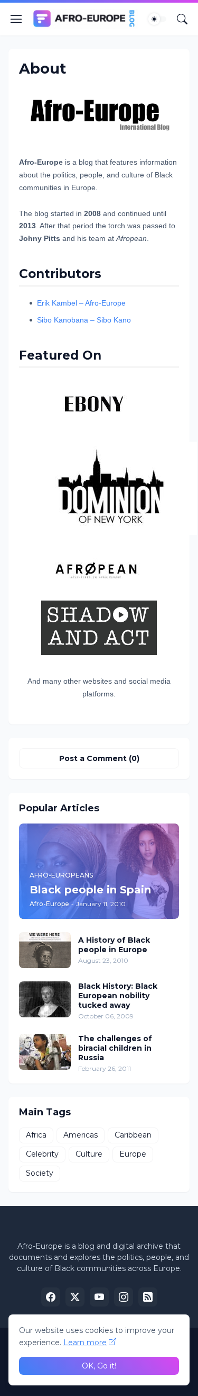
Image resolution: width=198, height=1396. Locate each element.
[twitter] (74, 1296)
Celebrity (42, 1154)
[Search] (182, 19)
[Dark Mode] (157, 19)
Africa (36, 1135)
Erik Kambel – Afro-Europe (81, 303)
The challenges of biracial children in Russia (115, 1048)
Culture (89, 1154)
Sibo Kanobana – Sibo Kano (84, 320)
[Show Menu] (16, 19)
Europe (132, 1154)
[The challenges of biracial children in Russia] (45, 1052)
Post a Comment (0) (99, 758)
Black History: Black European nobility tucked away (117, 995)
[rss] (147, 1296)
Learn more (85, 1342)
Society (39, 1173)
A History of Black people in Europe (114, 944)
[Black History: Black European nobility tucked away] (45, 999)
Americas (80, 1135)
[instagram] (123, 1296)
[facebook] (50, 1296)
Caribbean (133, 1135)
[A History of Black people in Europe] (45, 950)
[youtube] (99, 1296)
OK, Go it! (99, 1366)
